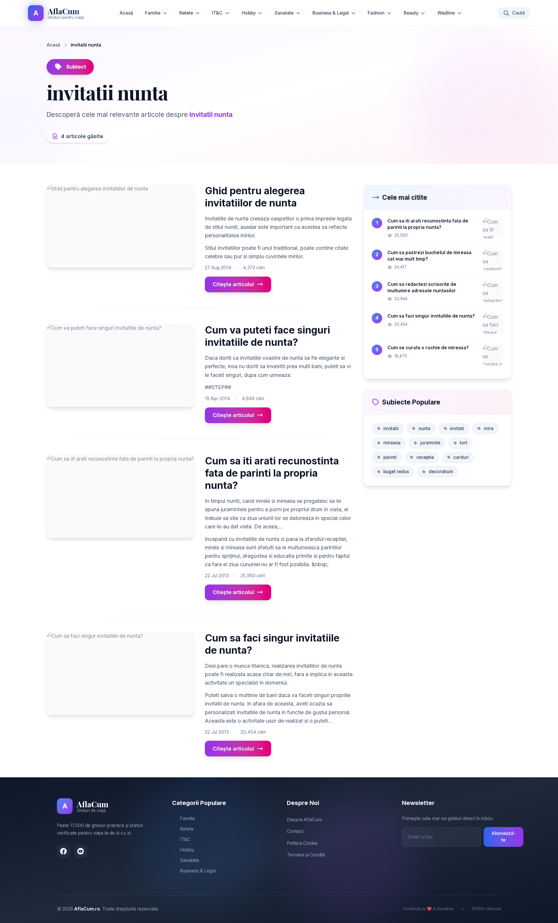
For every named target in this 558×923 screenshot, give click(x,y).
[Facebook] (63, 851)
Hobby (249, 13)
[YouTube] (80, 851)
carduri (461, 457)
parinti (390, 457)
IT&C (217, 13)
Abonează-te (503, 837)
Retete (186, 13)
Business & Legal (330, 13)
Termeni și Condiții (306, 855)
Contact (295, 831)
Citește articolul (233, 284)
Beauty (411, 13)
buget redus (396, 471)
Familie (152, 13)
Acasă (126, 13)
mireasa (391, 443)
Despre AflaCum (304, 819)
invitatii (391, 428)
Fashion (376, 13)
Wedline (446, 13)
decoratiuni (441, 471)
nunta (424, 428)
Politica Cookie (302, 843)
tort (463, 443)
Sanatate (284, 13)
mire (488, 428)
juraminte (430, 443)
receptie (425, 457)
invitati (457, 428)
